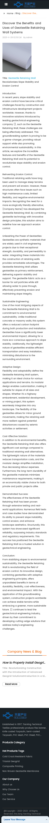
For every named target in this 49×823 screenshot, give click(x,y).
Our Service (8, 799)
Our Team (7, 794)
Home (10, 13)
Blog (18, 13)
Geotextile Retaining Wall (22, 78)
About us (7, 784)
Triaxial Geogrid (11, 761)
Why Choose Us (10, 789)
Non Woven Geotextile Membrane (20, 771)
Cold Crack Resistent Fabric (17, 756)
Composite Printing (12, 766)
